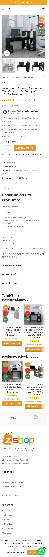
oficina (36, 170)
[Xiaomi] (36, 418)
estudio (23, 170)
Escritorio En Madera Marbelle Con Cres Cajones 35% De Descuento (12, 388)
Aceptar (33, 552)
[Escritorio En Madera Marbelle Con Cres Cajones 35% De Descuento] (12, 371)
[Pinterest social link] (27, 2)
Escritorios (28, 77)
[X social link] (19, 2)
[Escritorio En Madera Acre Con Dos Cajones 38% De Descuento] (12, 314)
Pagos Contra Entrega (11, 495)
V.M (3, 82)
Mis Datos (6, 510)
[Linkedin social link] (31, 2)
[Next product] (43, 76)
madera (30, 170)
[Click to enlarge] (7, 53)
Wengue (5, 173)
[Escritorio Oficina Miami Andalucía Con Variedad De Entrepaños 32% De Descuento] (34, 371)
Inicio (4, 77)
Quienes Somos (8, 477)
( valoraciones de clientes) (24, 100)
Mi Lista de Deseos (9, 524)
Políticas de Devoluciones (12, 482)
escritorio (15, 170)
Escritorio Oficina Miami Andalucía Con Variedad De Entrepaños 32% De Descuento (34, 389)
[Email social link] (23, 2)
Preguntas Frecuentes (11, 500)
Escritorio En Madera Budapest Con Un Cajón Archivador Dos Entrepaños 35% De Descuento (34, 332)
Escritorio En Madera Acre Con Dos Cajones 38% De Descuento (12, 331)
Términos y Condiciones (12, 486)
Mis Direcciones (8, 533)
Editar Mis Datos (8, 528)
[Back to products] (40, 76)
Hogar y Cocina (15, 77)
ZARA (13, 418)
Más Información (15, 552)
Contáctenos (7, 491)
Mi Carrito (6, 519)
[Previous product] (37, 76)
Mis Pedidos (7, 515)
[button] (4, 36)
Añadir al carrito (25, 148)
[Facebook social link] (16, 2)
